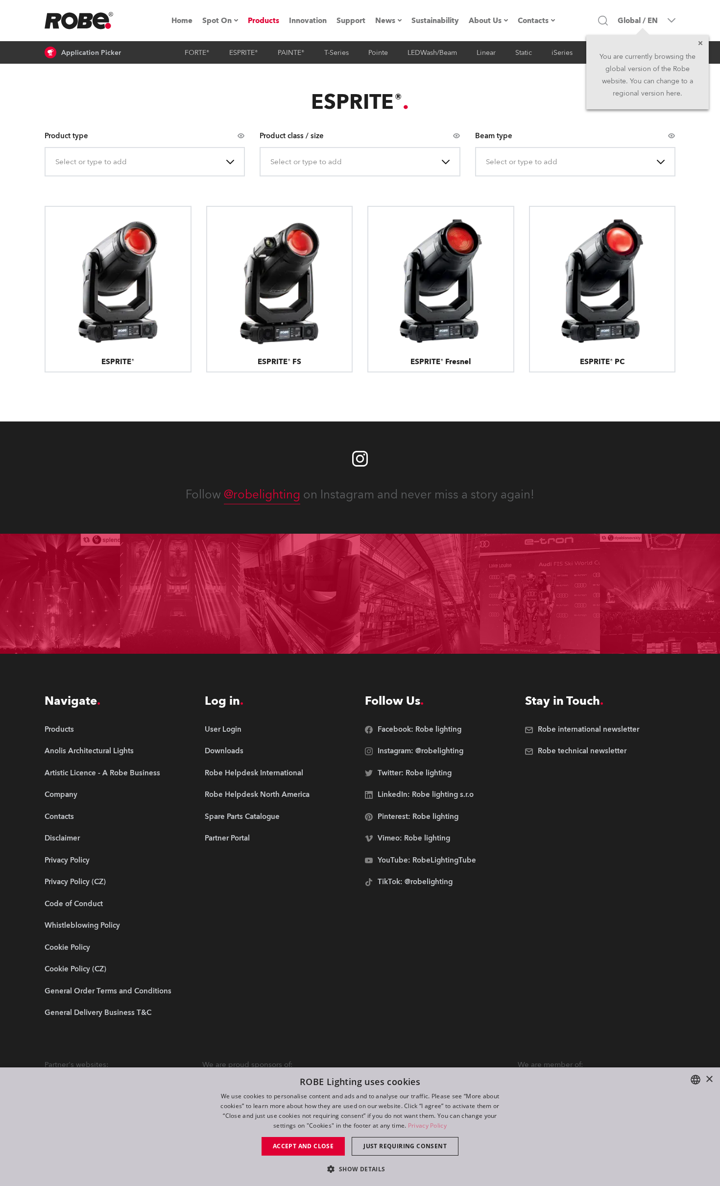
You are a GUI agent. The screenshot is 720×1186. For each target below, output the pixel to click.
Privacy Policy (427, 1125)
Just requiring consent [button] (405, 1146)
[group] (108, 751)
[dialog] (360, 1126)
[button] (360, 1168)
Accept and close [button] (303, 1146)
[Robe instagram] (360, 459)
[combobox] (56, 162)
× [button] (709, 1079)
